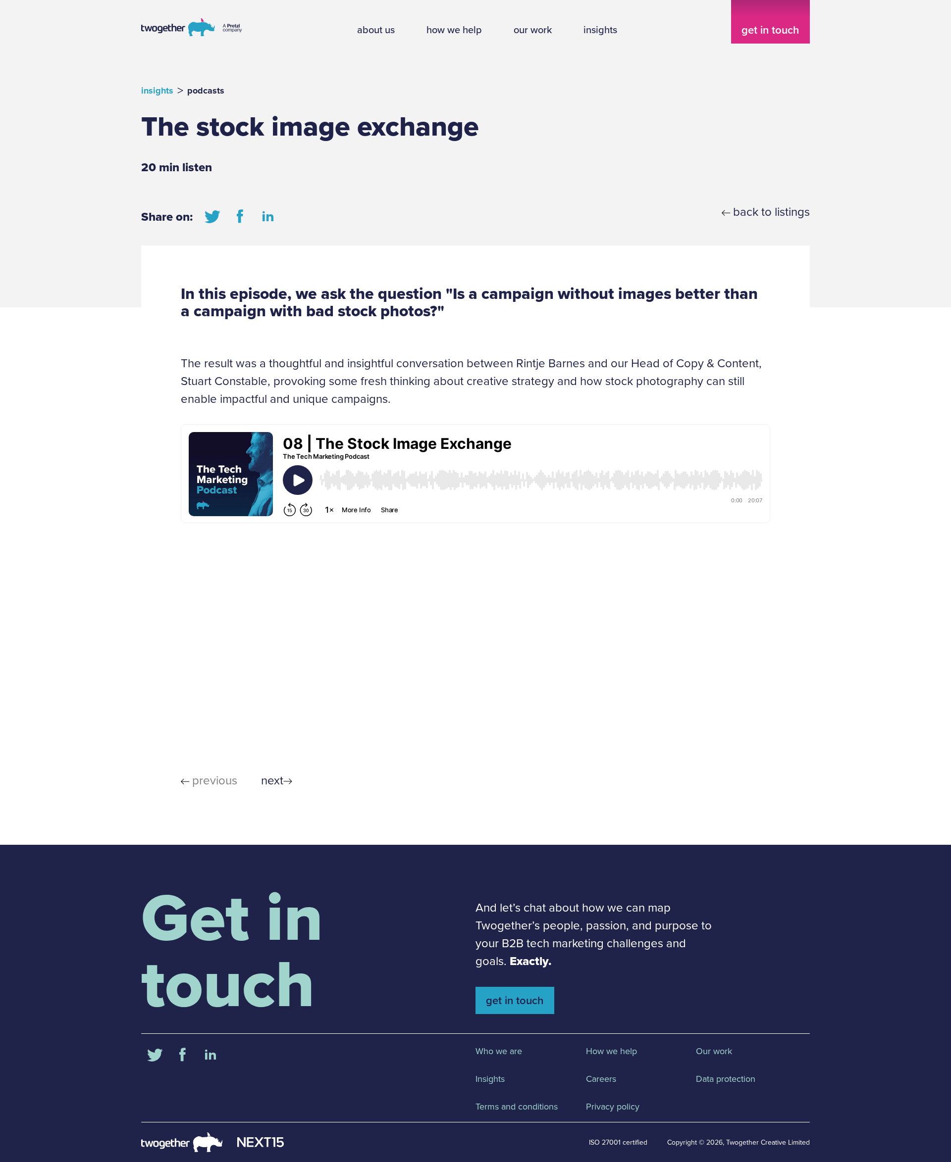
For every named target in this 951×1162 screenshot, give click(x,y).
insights (600, 29)
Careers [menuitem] (601, 1078)
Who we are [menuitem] (499, 1051)
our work (533, 29)
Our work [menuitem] (714, 1051)
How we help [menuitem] (611, 1051)
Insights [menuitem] (490, 1078)
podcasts (205, 90)
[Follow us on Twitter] (212, 217)
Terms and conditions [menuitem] (517, 1106)
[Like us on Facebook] (240, 217)
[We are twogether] (192, 36)
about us (376, 29)
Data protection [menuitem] (725, 1078)
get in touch (770, 30)
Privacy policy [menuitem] (612, 1106)
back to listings (771, 212)
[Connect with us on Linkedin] (268, 217)
